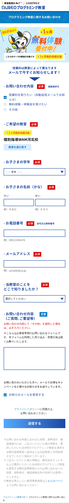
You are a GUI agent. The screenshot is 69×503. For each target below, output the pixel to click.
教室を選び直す (17, 147)
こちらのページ (54, 480)
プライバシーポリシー (27, 409)
